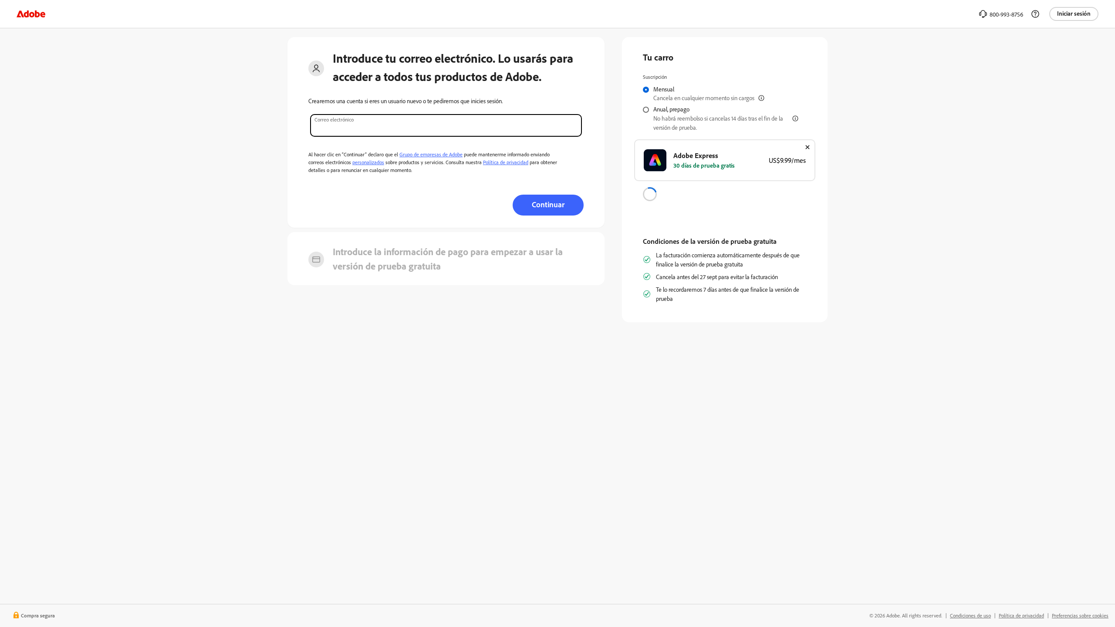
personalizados (368, 162)
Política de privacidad (505, 162)
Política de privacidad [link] (1021, 615)
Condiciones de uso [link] (970, 615)
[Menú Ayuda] (1035, 14)
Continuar (548, 204)
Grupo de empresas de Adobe (431, 154)
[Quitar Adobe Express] (807, 147)
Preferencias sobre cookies (1080, 615)
